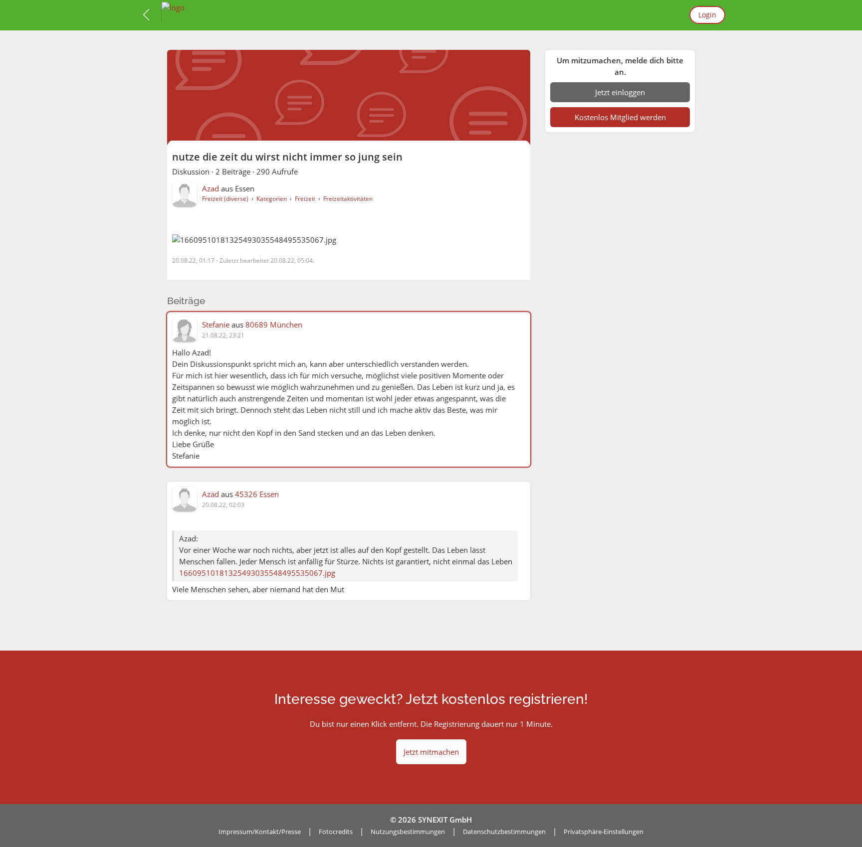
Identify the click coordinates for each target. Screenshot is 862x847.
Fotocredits (336, 831)
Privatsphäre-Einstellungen (604, 831)
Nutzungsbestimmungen (408, 831)
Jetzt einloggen (620, 92)
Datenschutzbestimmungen (504, 831)
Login (707, 14)
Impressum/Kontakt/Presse (259, 831)
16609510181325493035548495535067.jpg (257, 573)
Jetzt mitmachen (431, 752)
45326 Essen (257, 494)
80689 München (273, 325)
